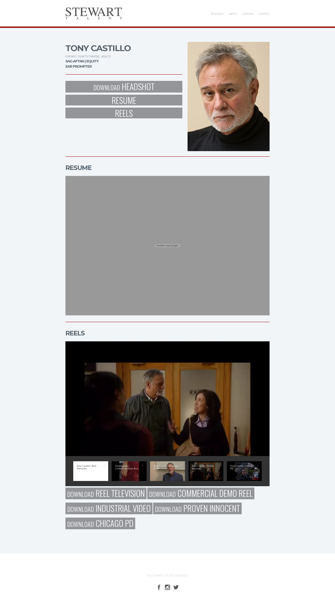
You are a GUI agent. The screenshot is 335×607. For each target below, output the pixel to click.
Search (218, 14)
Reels (124, 113)
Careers (247, 14)
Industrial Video (109, 508)
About (233, 14)
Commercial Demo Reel (201, 493)
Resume (124, 100)
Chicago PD (100, 523)
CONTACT (264, 14)
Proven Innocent (197, 508)
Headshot (123, 87)
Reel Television (106, 493)
